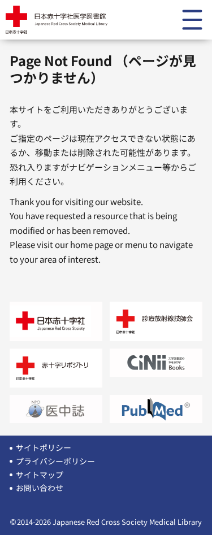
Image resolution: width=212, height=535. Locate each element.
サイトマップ (39, 474)
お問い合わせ (39, 487)
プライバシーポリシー (55, 461)
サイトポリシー (43, 447)
